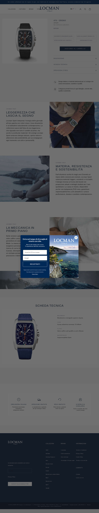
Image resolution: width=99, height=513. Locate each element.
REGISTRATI (35, 264)
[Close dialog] (76, 237)
